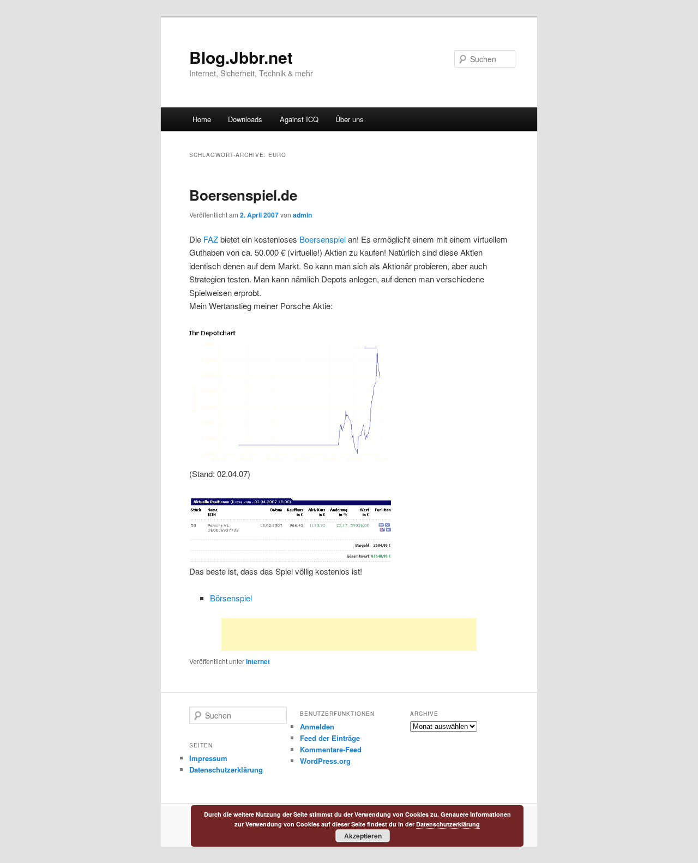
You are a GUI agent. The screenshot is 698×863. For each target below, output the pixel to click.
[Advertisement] (349, 634)
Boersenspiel (322, 239)
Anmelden (317, 726)
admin (302, 215)
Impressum (208, 758)
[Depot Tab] (291, 558)
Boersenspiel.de (243, 195)
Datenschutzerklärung (226, 769)
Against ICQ (299, 119)
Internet (258, 661)
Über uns (349, 119)
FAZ (210, 239)
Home (201, 119)
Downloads (245, 119)
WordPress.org (325, 761)
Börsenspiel (231, 598)
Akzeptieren (363, 836)
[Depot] (290, 460)
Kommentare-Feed (331, 749)
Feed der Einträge (330, 738)
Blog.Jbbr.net (241, 57)
